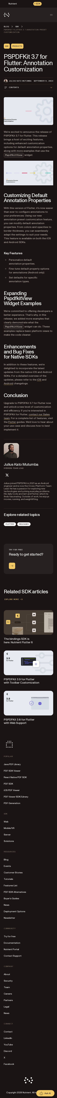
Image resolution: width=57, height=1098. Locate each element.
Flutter (12, 422)
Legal (6, 1006)
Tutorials (8, 879)
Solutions (9, 841)
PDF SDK (8, 783)
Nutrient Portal (11, 949)
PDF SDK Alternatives (15, 892)
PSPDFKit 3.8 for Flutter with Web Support (19, 721)
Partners (8, 1000)
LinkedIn (8, 1038)
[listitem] (7, 475)
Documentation (12, 942)
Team (7, 987)
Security (8, 980)
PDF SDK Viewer (12, 770)
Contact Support (13, 955)
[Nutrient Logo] (7, 15)
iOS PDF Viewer (12, 790)
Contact (8, 1031)
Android (8, 383)
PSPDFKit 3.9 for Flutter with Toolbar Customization (21, 681)
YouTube (8, 1044)
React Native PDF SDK (15, 777)
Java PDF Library (12, 764)
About (7, 974)
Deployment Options (14, 911)
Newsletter (9, 917)
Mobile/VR (9, 828)
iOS (39, 379)
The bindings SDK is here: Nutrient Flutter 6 (18, 640)
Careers (8, 993)
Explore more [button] (11, 599)
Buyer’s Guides (11, 898)
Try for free (10, 936)
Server (7, 834)
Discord (8, 1051)
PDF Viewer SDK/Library (16, 796)
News (6, 904)
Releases (24, 524)
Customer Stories (13, 872)
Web (6, 821)
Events (7, 866)
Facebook (9, 1064)
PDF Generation (12, 803)
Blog (6, 859)
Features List (10, 885)
